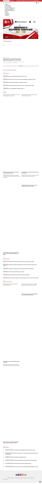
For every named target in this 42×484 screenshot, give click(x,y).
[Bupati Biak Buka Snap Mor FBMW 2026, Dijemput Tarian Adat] (11, 322)
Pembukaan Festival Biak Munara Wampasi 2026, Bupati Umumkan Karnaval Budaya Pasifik (11, 442)
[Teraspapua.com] (8, 2)
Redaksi (21, 477)
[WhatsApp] (24, 475)
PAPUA (4, 57)
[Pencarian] (38, 3)
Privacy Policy (17, 477)
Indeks (9, 477)
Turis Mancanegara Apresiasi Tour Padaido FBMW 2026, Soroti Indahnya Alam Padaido (30, 294)
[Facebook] (16, 475)
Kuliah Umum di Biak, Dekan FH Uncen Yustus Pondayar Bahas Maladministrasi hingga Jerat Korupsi (19, 79)
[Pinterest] (20, 475)
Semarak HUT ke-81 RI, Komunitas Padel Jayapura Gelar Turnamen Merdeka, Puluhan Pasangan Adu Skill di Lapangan (21, 454)
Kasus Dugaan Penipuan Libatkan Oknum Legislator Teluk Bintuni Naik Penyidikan (16, 274)
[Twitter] (18, 475)
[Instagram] (22, 475)
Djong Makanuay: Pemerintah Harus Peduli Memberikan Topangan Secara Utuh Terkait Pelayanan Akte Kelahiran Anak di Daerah (12, 60)
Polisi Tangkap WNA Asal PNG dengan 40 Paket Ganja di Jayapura (13, 271)
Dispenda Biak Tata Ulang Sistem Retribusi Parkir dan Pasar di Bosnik (30, 172)
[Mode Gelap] (36, 3)
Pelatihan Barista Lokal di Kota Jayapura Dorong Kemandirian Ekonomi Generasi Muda (29, 186)
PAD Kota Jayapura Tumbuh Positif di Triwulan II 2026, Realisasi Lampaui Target (11, 172)
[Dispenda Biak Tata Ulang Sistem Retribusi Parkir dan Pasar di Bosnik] (30, 132)
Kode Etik (12, 477)
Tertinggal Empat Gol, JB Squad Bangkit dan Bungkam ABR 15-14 (13, 88)
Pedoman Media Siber (31, 477)
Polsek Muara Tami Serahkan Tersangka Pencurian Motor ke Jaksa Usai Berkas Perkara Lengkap (18, 85)
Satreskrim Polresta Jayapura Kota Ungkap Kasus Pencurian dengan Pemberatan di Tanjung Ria (18, 268)
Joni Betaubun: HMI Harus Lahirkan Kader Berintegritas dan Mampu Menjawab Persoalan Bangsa (21, 460)
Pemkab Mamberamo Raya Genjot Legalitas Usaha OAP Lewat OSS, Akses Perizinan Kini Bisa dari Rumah (11, 253)
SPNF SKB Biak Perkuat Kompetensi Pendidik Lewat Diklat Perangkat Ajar (15, 82)
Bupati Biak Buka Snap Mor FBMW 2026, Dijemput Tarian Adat (11, 362)
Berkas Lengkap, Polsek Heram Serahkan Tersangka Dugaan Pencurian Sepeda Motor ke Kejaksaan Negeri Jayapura (20, 265)
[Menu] (4, 3)
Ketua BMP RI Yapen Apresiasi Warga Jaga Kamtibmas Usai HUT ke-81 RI (15, 76)
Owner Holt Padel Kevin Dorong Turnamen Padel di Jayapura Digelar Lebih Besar (18, 463)
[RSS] (26, 475)
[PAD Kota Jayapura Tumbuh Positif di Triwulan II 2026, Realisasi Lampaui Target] (11, 132)
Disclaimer (25, 477)
